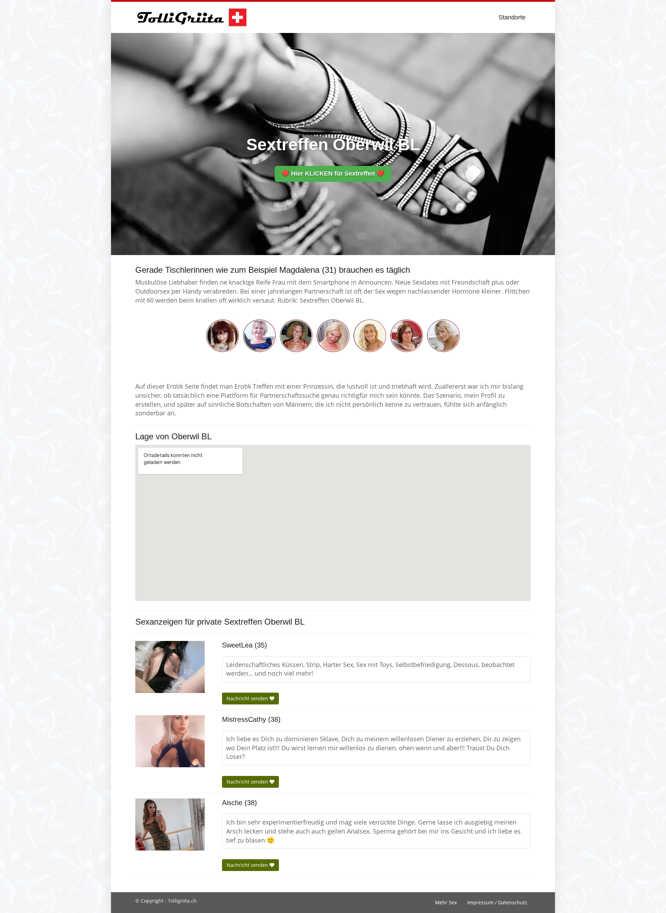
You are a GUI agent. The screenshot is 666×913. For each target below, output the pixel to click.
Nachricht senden (248, 698)
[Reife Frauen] (333, 335)
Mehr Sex (446, 902)
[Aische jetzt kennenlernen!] (170, 824)
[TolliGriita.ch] (191, 17)
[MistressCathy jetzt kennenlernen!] (170, 741)
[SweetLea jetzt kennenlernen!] (170, 667)
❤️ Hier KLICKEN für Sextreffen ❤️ (333, 173)
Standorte (512, 17)
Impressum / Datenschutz (497, 902)
